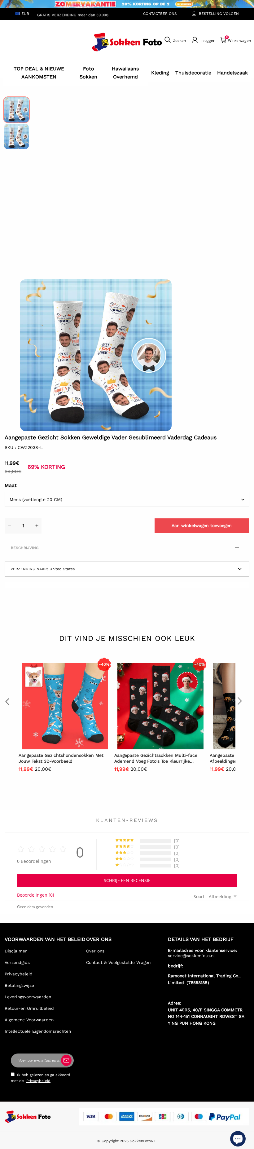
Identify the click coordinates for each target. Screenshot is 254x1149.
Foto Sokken (88, 73)
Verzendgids (17, 962)
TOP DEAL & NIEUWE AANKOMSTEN (39, 73)
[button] (29, 355)
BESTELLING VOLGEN (219, 13)
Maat (11, 485)
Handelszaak (232, 73)
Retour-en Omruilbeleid (29, 1008)
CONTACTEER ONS (160, 13)
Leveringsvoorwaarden (28, 996)
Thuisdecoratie (193, 73)
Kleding (160, 73)
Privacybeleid (19, 973)
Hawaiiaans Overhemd (125, 73)
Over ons (95, 950)
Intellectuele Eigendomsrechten (38, 1031)
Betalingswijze (19, 985)
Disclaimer (16, 950)
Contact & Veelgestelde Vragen (118, 962)
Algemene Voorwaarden (29, 1019)
